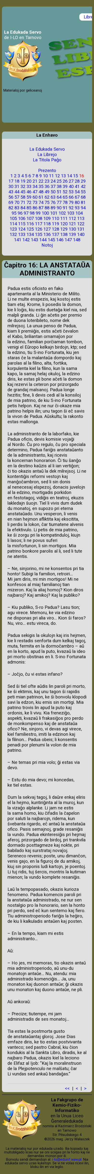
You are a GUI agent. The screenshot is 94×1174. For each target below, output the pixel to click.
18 (16, 181)
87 (41, 208)
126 (38, 229)
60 (35, 197)
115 (21, 224)
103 (70, 213)
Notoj (47, 245)
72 (29, 202)
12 (57, 176)
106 (21, 218)
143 (34, 240)
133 (21, 234)
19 (22, 181)
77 (59, 202)
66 (71, 197)
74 (41, 202)
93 (77, 208)
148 (76, 240)
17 (10, 181)
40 (71, 186)
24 (53, 181)
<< (67, 1088)
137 (55, 234)
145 (51, 240)
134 (30, 234)
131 (80, 229)
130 (72, 229)
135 (38, 234)
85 (29, 208)
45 (22, 192)
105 (13, 218)
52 (65, 192)
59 (29, 197)
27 (71, 181)
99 (38, 213)
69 (10, 202)
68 (83, 197)
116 (30, 224)
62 (47, 197)
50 (53, 192)
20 (29, 181)
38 (59, 186)
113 (80, 218)
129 (63, 229)
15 (75, 176)
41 (77, 186)
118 (47, 224)
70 (16, 202)
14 (69, 176)
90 (59, 208)
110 (55, 218)
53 (71, 192)
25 (59, 181)
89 (53, 208)
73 (35, 202)
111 (63, 218)
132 (13, 234)
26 (65, 181)
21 (35, 181)
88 (47, 208)
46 (29, 192)
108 (38, 218)
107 (30, 218)
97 (26, 213)
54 (77, 192)
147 (68, 240)
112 (72, 218)
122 (80, 224)
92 (71, 208)
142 (26, 240)
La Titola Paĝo (47, 160)
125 (30, 229)
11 (51, 176)
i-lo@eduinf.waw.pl (66, 1159)
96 (20, 213)
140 (80, 234)
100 (45, 213)
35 (41, 186)
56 (10, 197)
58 (22, 197)
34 (35, 186)
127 (47, 229)
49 (47, 192)
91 (65, 208)
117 (38, 224)
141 (17, 240)
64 (59, 197)
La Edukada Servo (47, 149)
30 (10, 186)
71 (22, 202)
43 (10, 192)
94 (83, 208)
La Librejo (47, 154)
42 (83, 186)
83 (16, 208)
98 (32, 213)
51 (59, 192)
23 (47, 181)
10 (45, 176)
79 (71, 202)
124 (21, 229)
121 (72, 224)
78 (65, 202)
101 (53, 213)
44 (16, 192)
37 (53, 186)
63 (53, 197)
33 (29, 186)
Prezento (47, 170)
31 (16, 186)
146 (59, 240)
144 (43, 240)
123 (13, 229)
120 (63, 224)
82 (10, 208)
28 (77, 181)
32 (22, 186)
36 (47, 186)
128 (55, 229)
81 (83, 202)
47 (35, 192)
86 (35, 208)
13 (63, 176)
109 (47, 218)
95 (14, 213)
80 (77, 202)
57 (16, 197)
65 (65, 197)
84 (22, 208)
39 (65, 186)
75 (47, 202)
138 (63, 234)
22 (41, 181)
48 (41, 192)
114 (13, 224)
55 (83, 192)
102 (62, 213)
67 (77, 197)
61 (41, 197)
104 (79, 213)
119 (55, 224)
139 (72, 234)
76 (53, 202)
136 (47, 234)
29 (83, 181)
